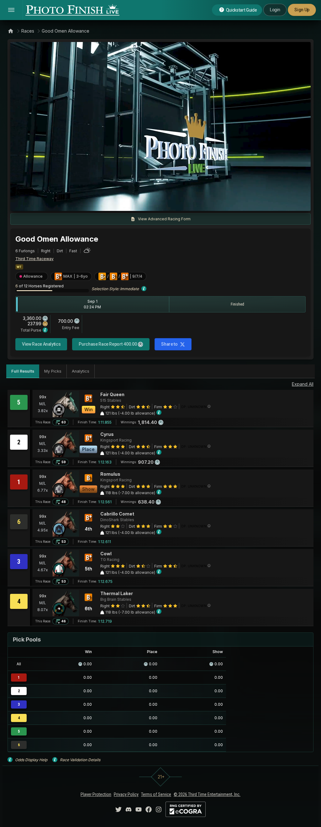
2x (89, 203)
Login (275, 9)
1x (79, 203)
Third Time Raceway (34, 258)
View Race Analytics (41, 344)
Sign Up (301, 9)
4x (99, 203)
